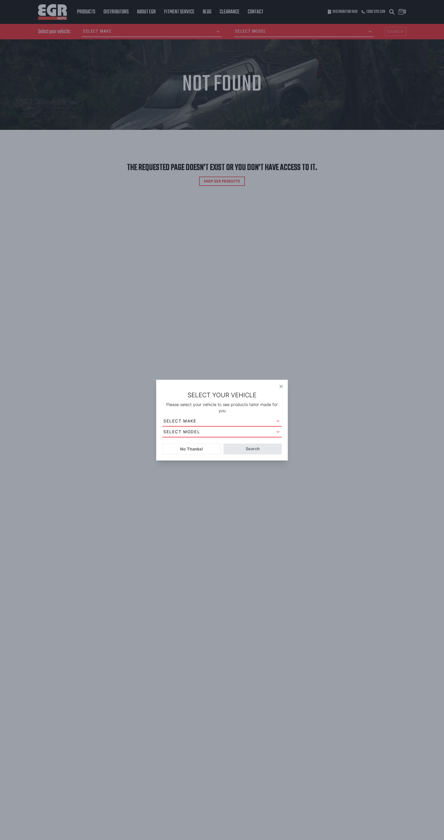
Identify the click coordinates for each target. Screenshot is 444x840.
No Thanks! (191, 448)
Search (253, 448)
